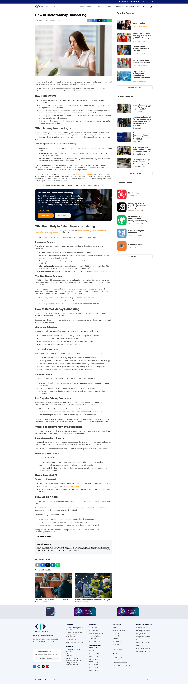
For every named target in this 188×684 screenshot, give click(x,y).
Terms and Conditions (120, 663)
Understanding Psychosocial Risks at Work (92, 600)
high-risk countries (64, 370)
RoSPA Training (94, 654)
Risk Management (72, 639)
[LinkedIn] (38, 666)
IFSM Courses (93, 670)
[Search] (144, 6)
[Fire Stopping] (135, 194)
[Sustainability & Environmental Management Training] (135, 220)
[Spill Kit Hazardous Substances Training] (135, 63)
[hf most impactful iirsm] (128, 611)
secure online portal (72, 486)
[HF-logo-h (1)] (46, 6)
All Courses (93, 628)
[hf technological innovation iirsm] (85, 611)
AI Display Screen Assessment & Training (73, 663)
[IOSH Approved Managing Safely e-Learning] (135, 50)
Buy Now (45, 215)
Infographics (117, 636)
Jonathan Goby (44, 544)
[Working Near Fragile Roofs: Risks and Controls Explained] (135, 163)
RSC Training (93, 662)
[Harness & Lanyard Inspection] (135, 233)
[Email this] (89, 20)
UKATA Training (94, 656)
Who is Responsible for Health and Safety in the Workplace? (52, 601)
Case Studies (117, 650)
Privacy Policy (117, 660)
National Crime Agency (84, 174)
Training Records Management (71, 635)
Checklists (116, 644)
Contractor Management (74, 642)
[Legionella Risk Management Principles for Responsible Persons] (135, 76)
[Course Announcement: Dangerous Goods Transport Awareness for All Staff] (135, 137)
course (58, 508)
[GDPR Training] (135, 25)
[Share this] (94, 20)
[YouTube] (47, 666)
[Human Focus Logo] (47, 627)
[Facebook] (34, 666)
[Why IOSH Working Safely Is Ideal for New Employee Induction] (135, 150)
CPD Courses (93, 659)
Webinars (116, 633)
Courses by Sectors (95, 636)
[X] (43, 666)
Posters (115, 647)
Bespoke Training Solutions (75, 632)
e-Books (115, 639)
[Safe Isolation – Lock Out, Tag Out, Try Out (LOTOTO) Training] (135, 37)
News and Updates (119, 630)
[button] (93, 7)
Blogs (114, 628)
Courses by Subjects (96, 633)
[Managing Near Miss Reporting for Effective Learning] (135, 207)
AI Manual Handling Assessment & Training (73, 659)
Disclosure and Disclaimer (121, 665)
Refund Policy (117, 657)
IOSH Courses (93, 651)
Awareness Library (95, 641)
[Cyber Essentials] (51, 611)
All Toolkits (92, 639)
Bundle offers (93, 630)
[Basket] (150, 7)
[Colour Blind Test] (135, 246)
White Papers (117, 641)
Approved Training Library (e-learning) (74, 628)
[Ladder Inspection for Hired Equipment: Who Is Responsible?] (135, 108)
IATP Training (93, 665)
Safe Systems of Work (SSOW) (73, 650)
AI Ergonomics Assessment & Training (75, 655)
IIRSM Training (93, 667)
